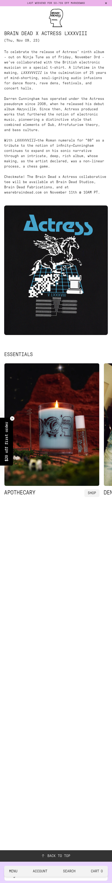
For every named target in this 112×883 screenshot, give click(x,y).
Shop (92, 493)
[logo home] (56, 18)
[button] (6, 442)
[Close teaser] (12, 418)
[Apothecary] (51, 424)
